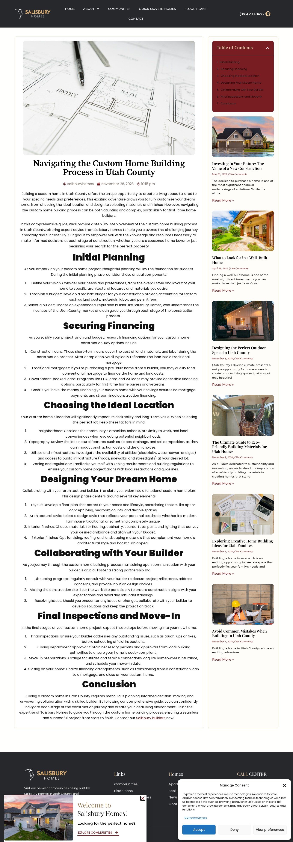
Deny (234, 829)
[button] (284, 785)
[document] (146, 421)
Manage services (195, 817)
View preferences (270, 829)
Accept (199, 829)
